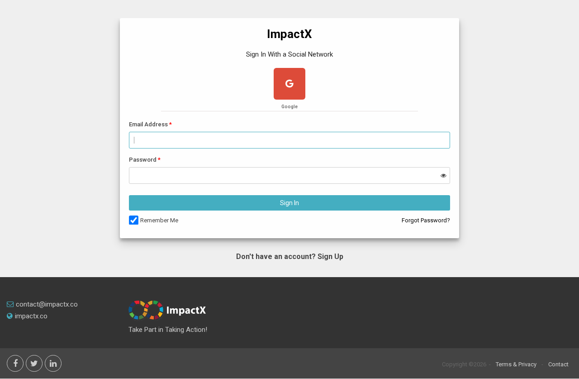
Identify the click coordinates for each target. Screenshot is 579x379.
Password (143, 159)
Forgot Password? (426, 220)
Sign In (289, 202)
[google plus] (289, 85)
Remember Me (159, 220)
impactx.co (31, 316)
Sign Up (330, 256)
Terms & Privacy (516, 364)
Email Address (148, 124)
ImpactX (289, 34)
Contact (558, 364)
